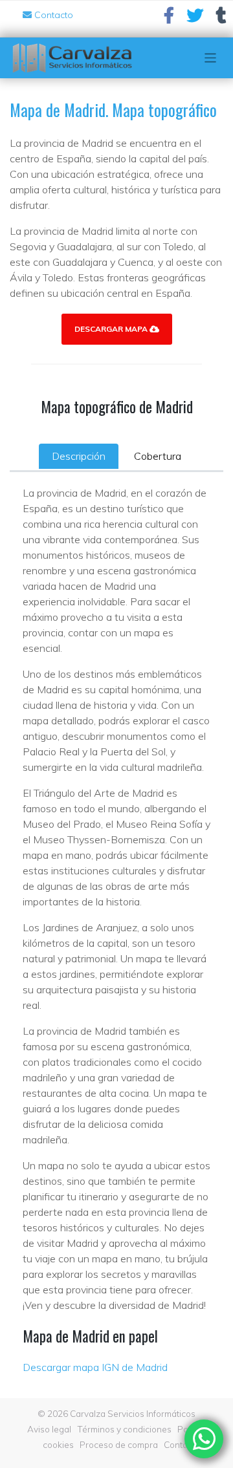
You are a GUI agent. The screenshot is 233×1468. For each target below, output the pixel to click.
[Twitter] (195, 18)
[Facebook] (169, 18)
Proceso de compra (119, 1444)
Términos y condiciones (124, 1428)
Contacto (52, 15)
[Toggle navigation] (210, 58)
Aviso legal (49, 1428)
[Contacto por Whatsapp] (203, 1438)
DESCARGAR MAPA (112, 329)
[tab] (78, 456)
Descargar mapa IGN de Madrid (95, 1367)
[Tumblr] (221, 18)
